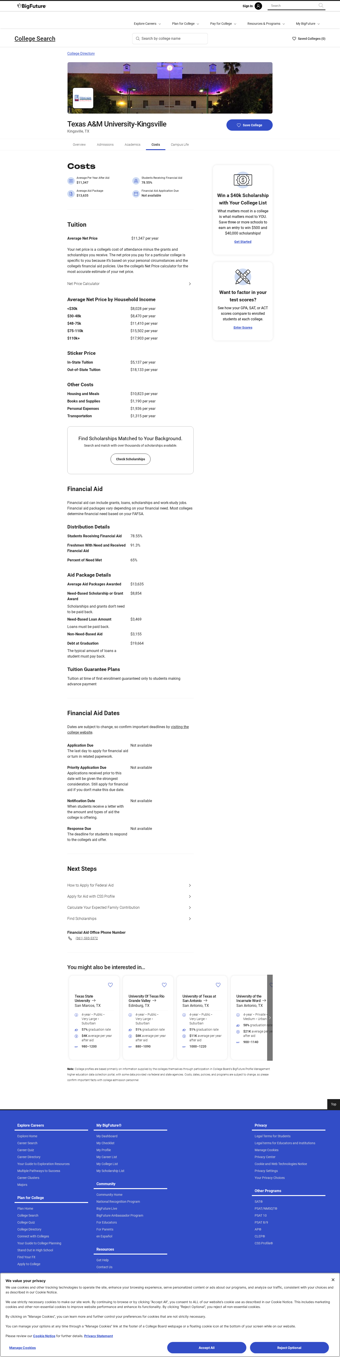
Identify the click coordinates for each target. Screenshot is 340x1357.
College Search (35, 38)
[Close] (333, 1280)
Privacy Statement (98, 1336)
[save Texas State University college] (110, 985)
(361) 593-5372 (87, 938)
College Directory (81, 53)
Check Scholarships (130, 459)
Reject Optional (289, 1348)
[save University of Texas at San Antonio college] (218, 985)
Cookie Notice (44, 1336)
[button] (70, 1018)
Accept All (207, 1348)
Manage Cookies (22, 1348)
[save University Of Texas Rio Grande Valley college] (164, 985)
